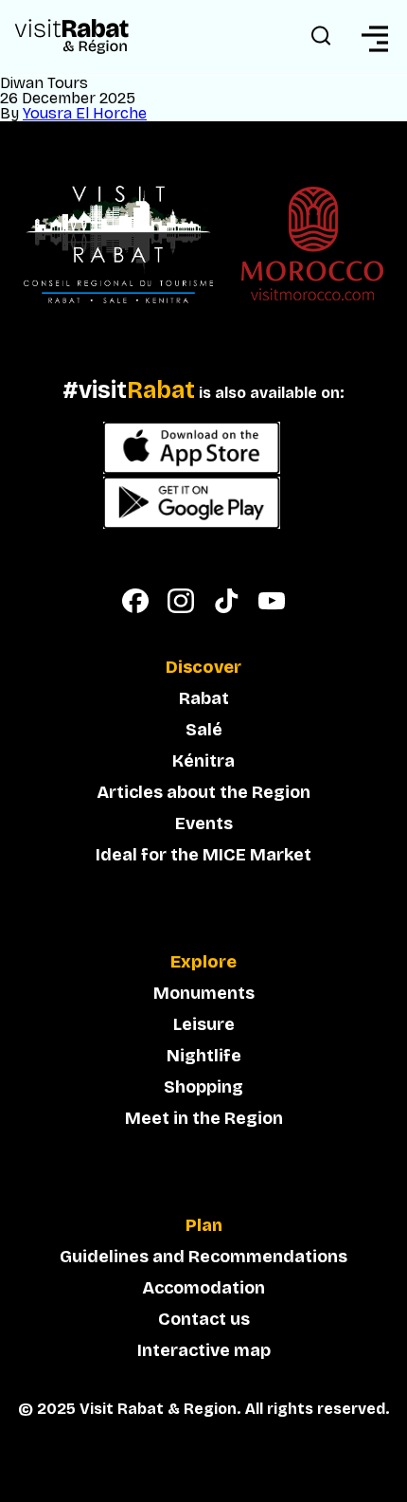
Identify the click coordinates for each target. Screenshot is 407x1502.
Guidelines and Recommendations (203, 1256)
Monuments (204, 993)
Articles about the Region (203, 792)
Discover (203, 668)
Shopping (203, 1087)
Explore (203, 962)
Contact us (204, 1319)
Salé (204, 729)
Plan (204, 1226)
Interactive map (204, 1350)
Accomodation (203, 1287)
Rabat (204, 698)
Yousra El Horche (85, 113)
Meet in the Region (204, 1118)
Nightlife (204, 1055)
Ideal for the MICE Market (203, 854)
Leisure (204, 1024)
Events (204, 823)
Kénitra (203, 761)
